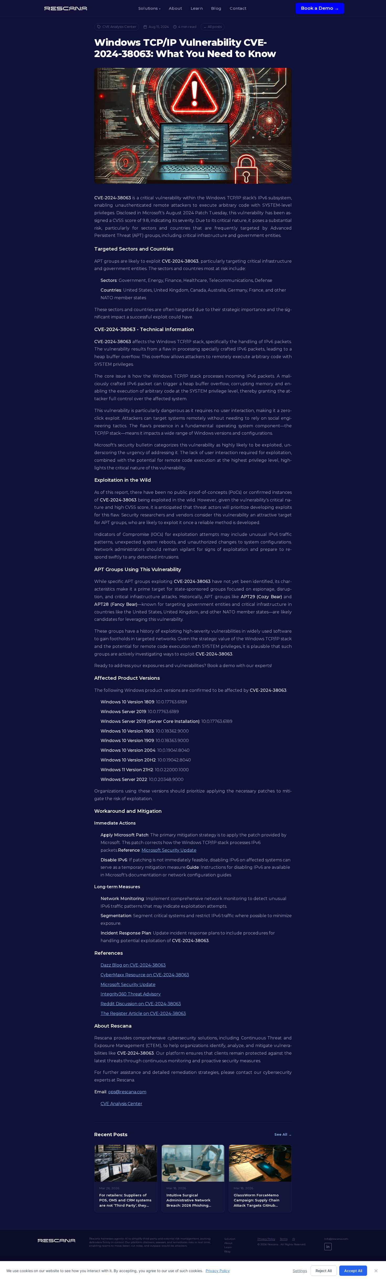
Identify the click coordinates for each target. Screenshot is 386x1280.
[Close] (376, 1270)
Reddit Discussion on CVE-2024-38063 (141, 1003)
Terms (284, 1239)
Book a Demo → (320, 8)
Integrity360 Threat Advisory (131, 994)
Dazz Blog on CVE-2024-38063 (133, 965)
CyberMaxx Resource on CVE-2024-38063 (145, 974)
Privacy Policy (266, 1239)
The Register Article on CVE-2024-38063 (143, 1013)
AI (293, 1239)
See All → (283, 1134)
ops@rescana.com (127, 1091)
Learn (197, 8)
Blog (216, 8)
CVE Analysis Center (119, 26)
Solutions (149, 8)
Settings (300, 1270)
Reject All (324, 1270)
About (175, 8)
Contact (238, 8)
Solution (229, 1239)
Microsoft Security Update (169, 850)
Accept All (353, 1270)
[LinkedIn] (328, 1246)
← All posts (213, 26)
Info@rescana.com (336, 1239)
